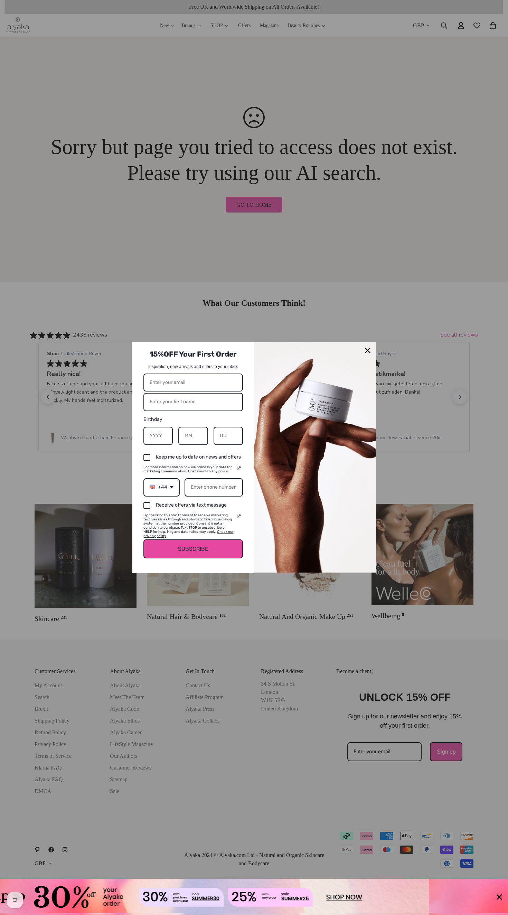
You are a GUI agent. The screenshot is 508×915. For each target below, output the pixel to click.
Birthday (152, 419)
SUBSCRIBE (193, 549)
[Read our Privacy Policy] (239, 468)
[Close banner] (499, 897)
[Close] (367, 350)
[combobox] (161, 487)
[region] (254, 897)
